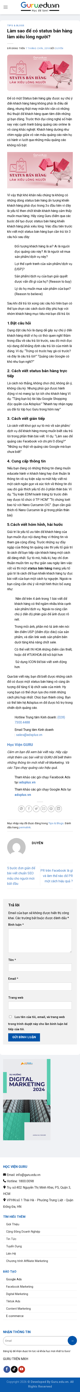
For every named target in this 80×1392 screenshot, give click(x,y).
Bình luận (16, 925)
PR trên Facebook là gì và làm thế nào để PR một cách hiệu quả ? (56, 876)
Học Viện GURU (20, 744)
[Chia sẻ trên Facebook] (28, 808)
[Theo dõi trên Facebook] (6, 1369)
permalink (25, 827)
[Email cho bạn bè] (43, 808)
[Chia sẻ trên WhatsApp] (21, 808)
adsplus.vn (27, 782)
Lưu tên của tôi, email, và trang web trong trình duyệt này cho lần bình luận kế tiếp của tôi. (37, 1023)
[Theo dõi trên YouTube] (21, 1369)
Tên (12, 960)
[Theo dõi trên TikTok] (14, 1369)
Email (13, 979)
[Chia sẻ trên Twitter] (36, 808)
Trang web (15, 997)
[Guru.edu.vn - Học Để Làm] (40, 7)
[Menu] (5, 7)
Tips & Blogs (15, 25)
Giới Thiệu (12, 1224)
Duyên (59, 48)
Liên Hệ (11, 1253)
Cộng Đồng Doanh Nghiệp (23, 1231)
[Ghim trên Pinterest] (51, 808)
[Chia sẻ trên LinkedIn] (58, 808)
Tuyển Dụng (14, 1246)
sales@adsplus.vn (29, 735)
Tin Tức (11, 1239)
